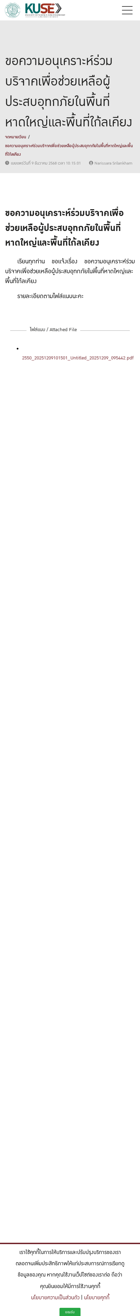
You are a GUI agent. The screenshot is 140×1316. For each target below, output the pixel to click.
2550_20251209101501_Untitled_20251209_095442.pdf (78, 358)
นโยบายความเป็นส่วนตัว (55, 1298)
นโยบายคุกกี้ (96, 1298)
